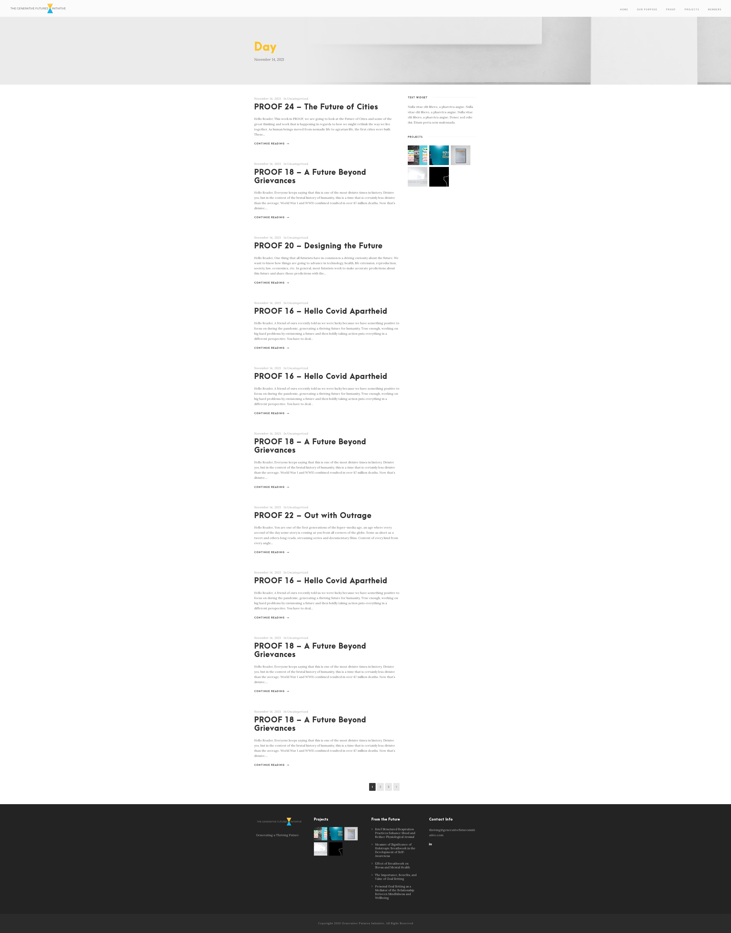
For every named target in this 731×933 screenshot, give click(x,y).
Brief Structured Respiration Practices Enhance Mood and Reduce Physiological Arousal (395, 833)
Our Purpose (647, 9)
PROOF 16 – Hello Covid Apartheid (320, 311)
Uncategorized (297, 98)
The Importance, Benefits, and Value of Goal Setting (396, 877)
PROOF (671, 9)
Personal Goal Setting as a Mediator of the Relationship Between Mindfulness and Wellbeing (394, 892)
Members (714, 9)
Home (624, 9)
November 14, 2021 (267, 98)
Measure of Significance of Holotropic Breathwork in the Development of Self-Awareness (395, 850)
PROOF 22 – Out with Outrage (313, 516)
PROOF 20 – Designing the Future (318, 246)
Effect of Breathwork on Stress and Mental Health (392, 865)
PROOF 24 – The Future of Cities (316, 107)
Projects (692, 9)
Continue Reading (269, 143)
